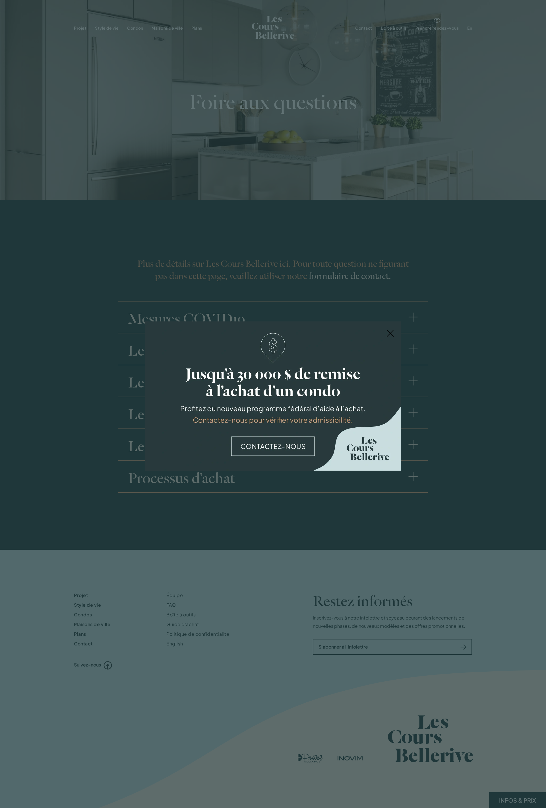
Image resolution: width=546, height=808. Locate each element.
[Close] (390, 332)
